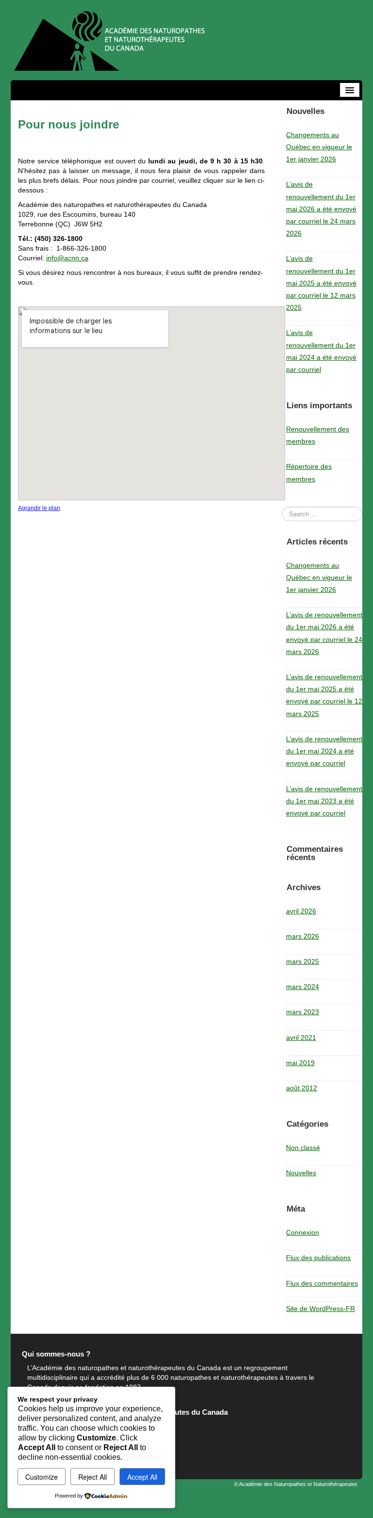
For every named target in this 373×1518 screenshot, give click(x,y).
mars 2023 (302, 1012)
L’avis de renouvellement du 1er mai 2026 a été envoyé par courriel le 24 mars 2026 (321, 208)
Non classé (303, 1147)
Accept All (142, 1477)
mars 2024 (302, 987)
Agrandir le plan (39, 508)
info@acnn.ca (67, 258)
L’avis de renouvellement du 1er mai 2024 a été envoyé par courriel (324, 751)
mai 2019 (300, 1063)
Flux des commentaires (322, 1283)
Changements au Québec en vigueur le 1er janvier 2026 (319, 147)
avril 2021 (301, 1037)
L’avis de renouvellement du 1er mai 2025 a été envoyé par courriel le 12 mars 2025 (321, 283)
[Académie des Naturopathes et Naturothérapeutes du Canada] (109, 39)
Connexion (302, 1232)
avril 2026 (301, 911)
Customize (41, 1477)
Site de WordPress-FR (320, 1308)
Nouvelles (301, 1173)
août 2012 (301, 1088)
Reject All (92, 1477)
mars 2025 (302, 961)
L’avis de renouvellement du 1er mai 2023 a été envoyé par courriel (324, 801)
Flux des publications (318, 1258)
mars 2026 (302, 936)
